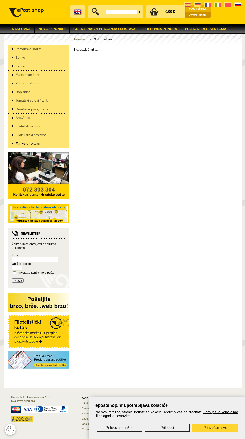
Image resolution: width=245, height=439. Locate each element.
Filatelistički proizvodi (31, 135)
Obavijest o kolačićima (220, 412)
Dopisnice (23, 92)
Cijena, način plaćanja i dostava (104, 29)
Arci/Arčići (23, 118)
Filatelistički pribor (29, 126)
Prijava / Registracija (205, 29)
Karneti (21, 66)
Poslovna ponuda (160, 29)
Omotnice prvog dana (32, 109)
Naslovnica (80, 39)
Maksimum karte (28, 75)
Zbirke (20, 57)
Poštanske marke (29, 49)
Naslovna (21, 29)
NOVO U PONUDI (52, 29)
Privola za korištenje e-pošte (35, 272)
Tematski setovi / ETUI (32, 100)
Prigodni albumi (27, 83)
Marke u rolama (28, 143)
